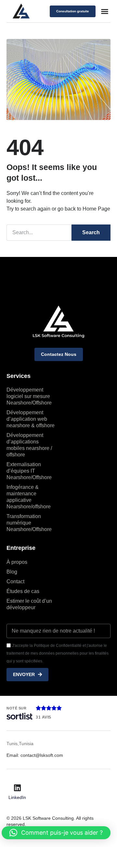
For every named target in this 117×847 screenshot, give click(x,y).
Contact (15, 581)
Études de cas (22, 591)
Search (91, 232)
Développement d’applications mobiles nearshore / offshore (29, 444)
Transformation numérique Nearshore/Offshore (29, 523)
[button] (104, 11)
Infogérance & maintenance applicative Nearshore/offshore (29, 496)
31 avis (43, 717)
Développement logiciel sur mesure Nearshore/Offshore (29, 396)
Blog (11, 572)
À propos (16, 562)
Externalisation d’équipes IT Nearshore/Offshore (29, 471)
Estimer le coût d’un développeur (29, 604)
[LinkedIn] (17, 788)
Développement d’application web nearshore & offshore (30, 419)
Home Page (96, 209)
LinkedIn (17, 797)
